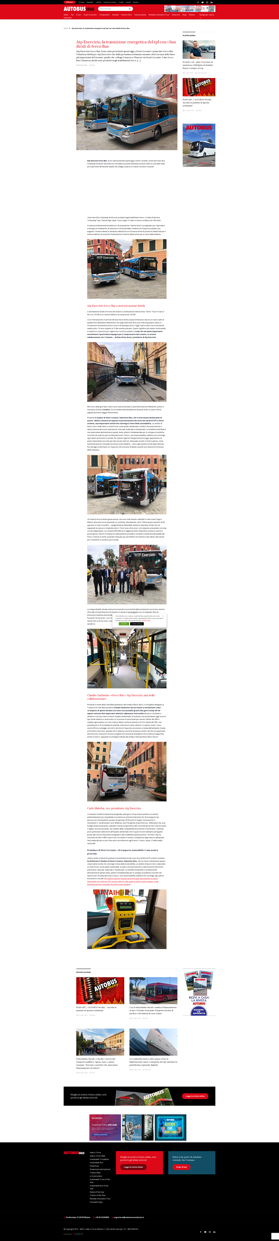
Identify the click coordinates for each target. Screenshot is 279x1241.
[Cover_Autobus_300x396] (199, 145)
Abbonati (69, 2)
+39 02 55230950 (102, 1217)
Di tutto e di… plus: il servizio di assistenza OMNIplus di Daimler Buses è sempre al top (198, 65)
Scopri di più (181, 1167)
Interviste (67, 17)
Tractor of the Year (97, 1195)
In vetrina (200, 73)
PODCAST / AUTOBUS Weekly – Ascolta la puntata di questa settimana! (198, 102)
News (66, 15)
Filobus (192, 15)
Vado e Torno (95, 1152)
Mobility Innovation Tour (159, 15)
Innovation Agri (96, 1202)
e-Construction (96, 1176)
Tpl (72, 15)
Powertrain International (100, 1169)
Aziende (115, 15)
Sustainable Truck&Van (99, 1159)
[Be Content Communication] (78, 1234)
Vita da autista (140, 15)
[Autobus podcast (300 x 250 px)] (138, 1127)
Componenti (104, 15)
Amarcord (176, 15)
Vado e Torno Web (97, 1156)
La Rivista (98, 2)
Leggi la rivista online (195, 1096)
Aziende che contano (109, 2)
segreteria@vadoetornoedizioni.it (129, 1217)
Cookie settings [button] (137, 624)
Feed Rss (135, 2)
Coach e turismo (90, 15)
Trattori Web (95, 1172)
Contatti (121, 2)
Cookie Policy (145, 620)
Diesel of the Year (97, 1192)
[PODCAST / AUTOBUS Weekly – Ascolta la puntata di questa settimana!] (199, 87)
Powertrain (94, 1166)
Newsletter (90, 2)
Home (66, 28)
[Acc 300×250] (170, 1127)
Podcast (128, 2)
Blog (184, 15)
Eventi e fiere (126, 15)
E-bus (78, 15)
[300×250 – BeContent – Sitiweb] (105, 1127)
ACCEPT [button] (124, 624)
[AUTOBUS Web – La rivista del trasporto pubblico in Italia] (79, 9)
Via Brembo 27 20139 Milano (78, 1217)
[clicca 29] (189, 8)
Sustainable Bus (96, 1162)
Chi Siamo (81, 2)
